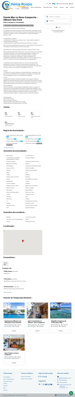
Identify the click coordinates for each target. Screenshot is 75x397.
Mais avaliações (7, 292)
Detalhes (14, 330)
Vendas (55, 7)
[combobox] (59, 21)
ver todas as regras (8, 147)
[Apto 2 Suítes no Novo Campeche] (14, 343)
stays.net (64, 394)
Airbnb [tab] (5, 263)
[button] (22, 107)
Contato (72, 7)
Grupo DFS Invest (47, 7)
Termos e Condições (26, 376)
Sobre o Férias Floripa (36, 7)
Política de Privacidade (26, 378)
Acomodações (25, 7)
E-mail (58, 27)
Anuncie (62, 7)
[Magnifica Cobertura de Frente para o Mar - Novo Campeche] (60, 310)
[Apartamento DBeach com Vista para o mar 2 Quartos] (14, 310)
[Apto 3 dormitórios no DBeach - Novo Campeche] (37, 310)
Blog (67, 7)
